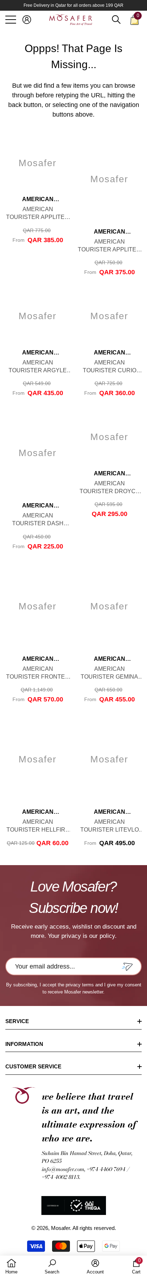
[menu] (10, 19)
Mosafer (60, 1228)
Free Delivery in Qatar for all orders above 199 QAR (73, 5)
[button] (26, 19)
